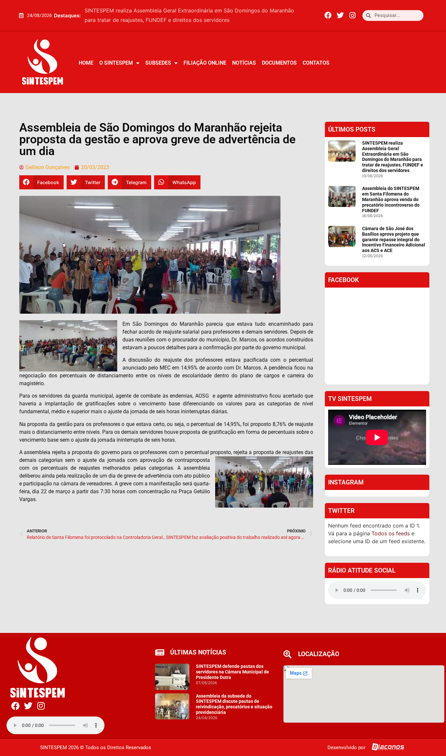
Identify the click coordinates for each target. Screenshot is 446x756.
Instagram (346, 482)
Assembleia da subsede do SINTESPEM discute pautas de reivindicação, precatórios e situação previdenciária (234, 704)
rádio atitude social (361, 570)
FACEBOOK (343, 280)
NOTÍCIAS (244, 63)
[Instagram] (352, 15)
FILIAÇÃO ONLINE (204, 63)
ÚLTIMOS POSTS (351, 129)
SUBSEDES (158, 63)
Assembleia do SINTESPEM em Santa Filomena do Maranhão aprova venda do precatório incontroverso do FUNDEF (391, 199)
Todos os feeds (391, 533)
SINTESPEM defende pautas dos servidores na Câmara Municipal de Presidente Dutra (232, 672)
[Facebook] (328, 15)
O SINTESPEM (116, 63)
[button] (305, 15)
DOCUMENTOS (279, 63)
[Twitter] (340, 15)
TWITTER (341, 510)
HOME (86, 63)
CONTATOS (316, 63)
